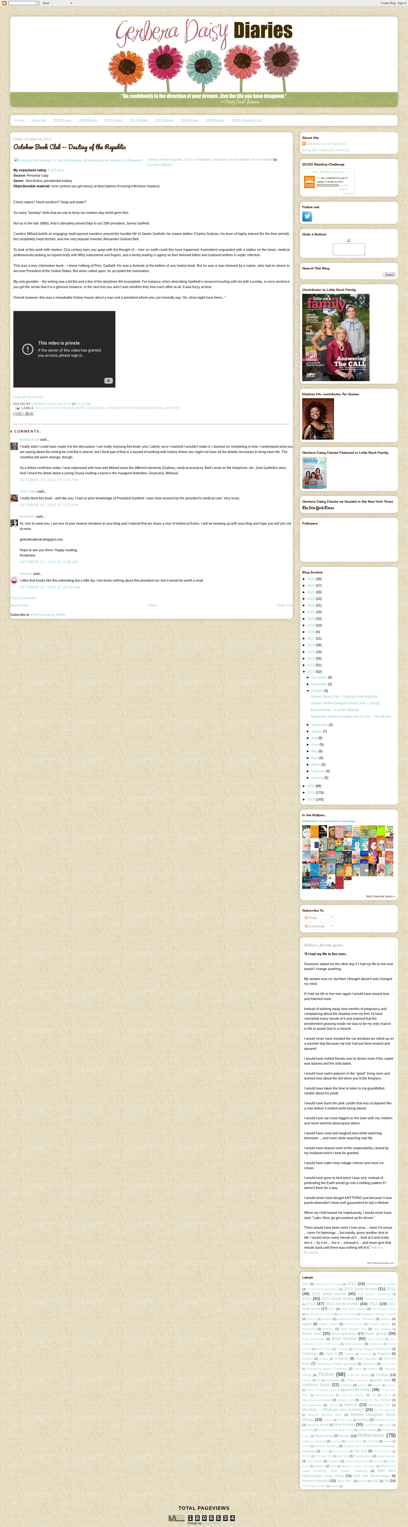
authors (386, 1319)
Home (19, 120)
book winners (354, 1343)
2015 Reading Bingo (384, 1309)
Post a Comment (22, 598)
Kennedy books (324, 1395)
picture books (367, 1430)
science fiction (354, 1441)
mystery (362, 1420)
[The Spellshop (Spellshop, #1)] (332, 837)
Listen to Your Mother (375, 1400)
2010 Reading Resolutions (322, 1289)
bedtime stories (379, 1324)
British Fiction (324, 1349)
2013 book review (342, 1303)
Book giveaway (344, 1333)
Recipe (344, 1436)
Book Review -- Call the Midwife (334, 710)
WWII (374, 1481)
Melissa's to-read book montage (328, 821)
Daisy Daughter (366, 1358)
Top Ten (342, 1456)
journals (391, 1385)
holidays (346, 1385)
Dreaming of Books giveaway (337, 1363)
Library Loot (345, 1400)
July (314, 738)
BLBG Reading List (246, 120)
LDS (373, 1395)
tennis (324, 1451)
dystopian (369, 1363)
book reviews (376, 1339)
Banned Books (354, 1324)
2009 (311, 799)
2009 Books (215, 120)
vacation (334, 1461)
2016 (311, 645)
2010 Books (190, 120)
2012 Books (139, 120)
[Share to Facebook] (27, 414)
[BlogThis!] (19, 414)
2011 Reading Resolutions (374, 1294)
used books (314, 1461)
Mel (319, 177)
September (320, 725)
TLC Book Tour (323, 1456)
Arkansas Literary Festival (378, 1314)
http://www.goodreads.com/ (380, 1263)
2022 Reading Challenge (328, 171)
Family (358, 1368)
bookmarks (376, 1343)
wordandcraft (29, 439)
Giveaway (332, 1380)
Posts (312, 918)
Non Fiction (129, 407)
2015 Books (62, 120)
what (333, 1466)
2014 (311, 658)
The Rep (360, 1451)
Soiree (306, 1446)
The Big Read (341, 1451)
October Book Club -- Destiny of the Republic (344, 696)
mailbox (333, 1405)
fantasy (373, 1368)
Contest (307, 1358)
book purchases (313, 1339)
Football (382, 1375)
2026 (311, 579)
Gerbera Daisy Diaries (326, 144)
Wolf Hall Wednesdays (371, 1476)
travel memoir (386, 1456)
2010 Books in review (381, 1284)
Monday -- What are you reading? (333, 1409)
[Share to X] (23, 414)
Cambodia (343, 1349)
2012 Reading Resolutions (380, 1299)
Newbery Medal (317, 1424)
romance (336, 1441)
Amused (26, 573)
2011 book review (329, 1293)
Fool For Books (358, 1375)
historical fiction (316, 1384)
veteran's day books (356, 1461)
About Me (38, 120)
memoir (351, 1404)
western (319, 1466)
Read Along (324, 1436)
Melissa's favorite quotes (323, 945)
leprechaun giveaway (316, 1400)
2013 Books (113, 120)
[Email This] (15, 414)
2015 (311, 652)
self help (372, 1441)
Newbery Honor (385, 1420)
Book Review (344, 1338)
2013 (311, 665)
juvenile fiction (358, 1389)
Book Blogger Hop (353, 1329)
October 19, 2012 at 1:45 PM (49, 480)
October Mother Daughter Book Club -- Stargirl (345, 703)
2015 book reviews (353, 1309)
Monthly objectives (385, 1410)
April (315, 758)
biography (309, 1329)
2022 (311, 605)
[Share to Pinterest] (31, 414)
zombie (334, 1486)
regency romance (314, 1441)
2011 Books (164, 120)
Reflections (371, 1435)
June (315, 744)
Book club (85, 407)
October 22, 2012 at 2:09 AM (49, 562)
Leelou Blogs (211, 1523)
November (319, 684)
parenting (307, 1430)
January (317, 778)
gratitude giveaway (357, 1380)
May (315, 751)
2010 (311, 792)
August (317, 731)
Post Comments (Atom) (48, 614)
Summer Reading (326, 1446)
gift (318, 1380)
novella (387, 1424)
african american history (320, 1314)
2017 (311, 638)
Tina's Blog (28, 491)
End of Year (389, 1363)
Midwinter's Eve (379, 1405)
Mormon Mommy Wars (325, 1414)
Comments (316, 926)
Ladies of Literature (353, 1395)
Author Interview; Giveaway (356, 1319)
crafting (324, 1358)
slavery (388, 1441)
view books (348, 193)
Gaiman (306, 1380)
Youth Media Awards (314, 1486)
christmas (365, 1353)
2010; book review (360, 1289)
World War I (345, 1481)
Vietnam (377, 1461)
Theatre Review (382, 1451)
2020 (311, 619)
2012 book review (59, 407)
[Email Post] (17, 407)
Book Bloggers (382, 1329)
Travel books (362, 1456)
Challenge (310, 1353)
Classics (383, 1353)
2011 (311, 786)
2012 (38, 407)
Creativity (341, 1358)
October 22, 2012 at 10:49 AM (50, 587)
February (318, 771)
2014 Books (88, 120)
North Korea (371, 1424)
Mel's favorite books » (381, 896)
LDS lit (386, 1395)
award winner (328, 1324)
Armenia (312, 1319)
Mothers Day (344, 1420)
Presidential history (160, 407)
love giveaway (312, 1405)
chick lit (331, 1353)
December (319, 677)
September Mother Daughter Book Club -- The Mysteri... (352, 716)
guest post (382, 1380)
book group (106, 407)
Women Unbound (315, 1481)
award (307, 1324)
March (316, 764)
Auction (327, 1319)
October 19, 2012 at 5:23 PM (49, 505)
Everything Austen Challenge (327, 1368)
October (317, 691)
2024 (311, 592)
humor (362, 1385)
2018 (311, 632)
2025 (311, 585)
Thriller (306, 1456)
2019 (311, 625)
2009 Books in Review (328, 1284)
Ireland (377, 1385)
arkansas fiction (347, 1314)
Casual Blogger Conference (372, 1349)
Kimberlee (27, 516)
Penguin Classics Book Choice (336, 1430)
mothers (328, 1420)
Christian (349, 1353)
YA (386, 1481)
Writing (362, 1481)
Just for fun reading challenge (323, 1390)
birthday (328, 1329)
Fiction (326, 1374)
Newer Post (19, 605)
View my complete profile (326, 150)
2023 (311, 599)
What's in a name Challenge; (358, 1466)
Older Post (285, 605)
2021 (311, 612)
